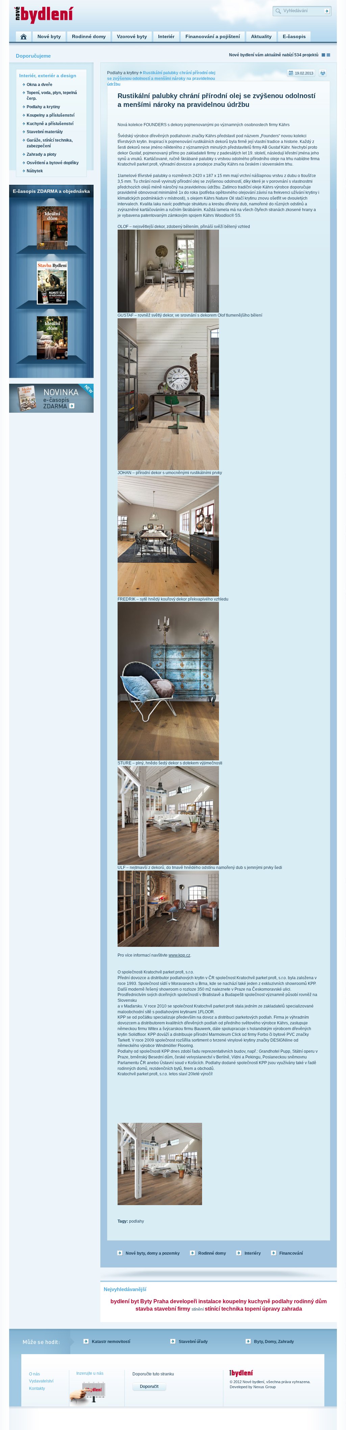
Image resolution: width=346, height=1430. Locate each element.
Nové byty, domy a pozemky (153, 1253)
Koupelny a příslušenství (50, 115)
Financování (291, 1253)
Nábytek (35, 171)
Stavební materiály (45, 131)
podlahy (136, 1221)
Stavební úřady (193, 1341)
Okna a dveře (39, 84)
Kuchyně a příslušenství (50, 123)
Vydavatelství (41, 1381)
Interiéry (253, 1253)
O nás (34, 1374)
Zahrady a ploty (41, 154)
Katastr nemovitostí (111, 1341)
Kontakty (37, 1388)
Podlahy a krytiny (43, 107)
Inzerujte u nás (89, 1373)
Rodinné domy (212, 1253)
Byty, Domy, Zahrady (274, 1341)
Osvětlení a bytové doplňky (53, 162)
